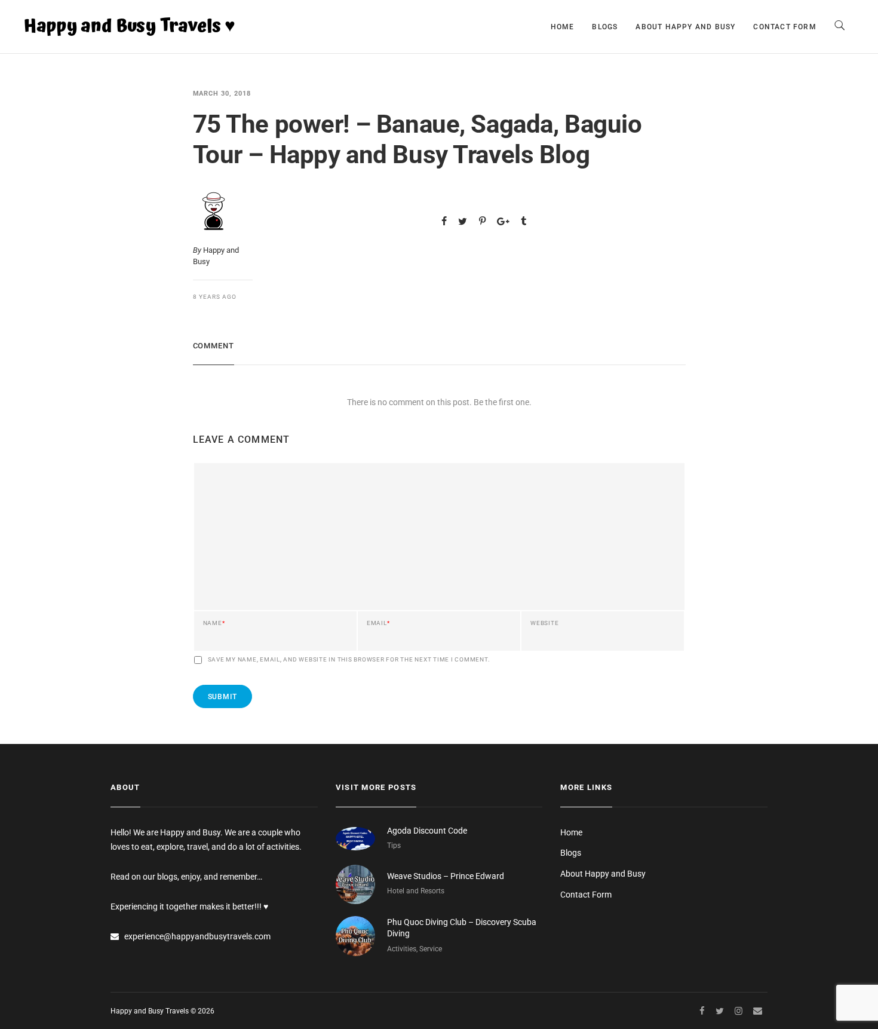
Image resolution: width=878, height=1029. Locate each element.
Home (563, 27)
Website (544, 623)
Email (378, 623)
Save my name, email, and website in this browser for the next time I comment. (349, 660)
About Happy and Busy (685, 27)
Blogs (605, 27)
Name (214, 623)
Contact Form (784, 27)
